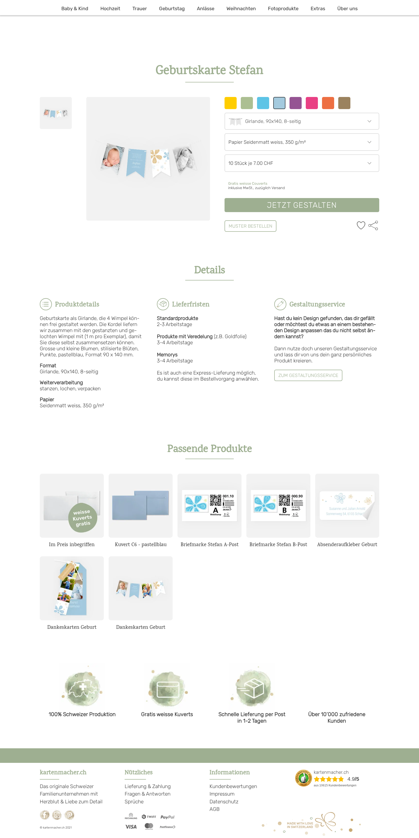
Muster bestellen (250, 226)
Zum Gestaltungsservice (308, 375)
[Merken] (361, 225)
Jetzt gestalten (302, 205)
